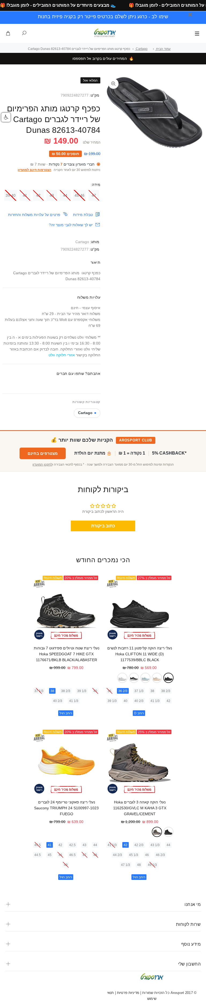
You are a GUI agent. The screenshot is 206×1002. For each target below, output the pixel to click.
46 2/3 (160, 855)
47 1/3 (125, 865)
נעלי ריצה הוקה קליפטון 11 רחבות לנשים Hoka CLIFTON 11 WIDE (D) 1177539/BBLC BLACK (139, 654)
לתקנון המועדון (42, 464)
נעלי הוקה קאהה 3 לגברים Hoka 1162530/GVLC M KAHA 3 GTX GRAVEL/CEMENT (139, 808)
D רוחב (139, 713)
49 (66, 865)
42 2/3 (139, 845)
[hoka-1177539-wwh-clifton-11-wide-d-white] (122, 678)
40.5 (37, 845)
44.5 (37, 855)
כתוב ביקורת (103, 526)
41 (25, 195)
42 (38, 195)
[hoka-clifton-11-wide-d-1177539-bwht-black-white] (134, 678)
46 (147, 855)
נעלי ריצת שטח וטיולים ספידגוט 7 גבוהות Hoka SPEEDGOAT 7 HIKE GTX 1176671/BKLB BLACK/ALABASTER (66, 654)
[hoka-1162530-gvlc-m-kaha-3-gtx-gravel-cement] (157, 832)
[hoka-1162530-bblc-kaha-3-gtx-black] (168, 832)
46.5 (72, 855)
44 (65, 195)
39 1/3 (112, 701)
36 (109, 691)
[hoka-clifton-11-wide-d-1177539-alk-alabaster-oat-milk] (157, 678)
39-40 (11, 195)
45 (50, 855)
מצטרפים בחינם (43, 453)
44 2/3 (117, 855)
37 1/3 (139, 691)
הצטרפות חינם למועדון (34, 169)
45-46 (79, 195)
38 (152, 691)
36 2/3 (122, 691)
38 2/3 (165, 691)
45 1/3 (133, 855)
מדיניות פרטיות (127, 993)
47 (94, 195)
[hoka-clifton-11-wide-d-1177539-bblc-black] (168, 678)
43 (52, 195)
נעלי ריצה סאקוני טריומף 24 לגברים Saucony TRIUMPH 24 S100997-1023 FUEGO (66, 808)
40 (125, 701)
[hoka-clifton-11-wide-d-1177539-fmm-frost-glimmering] (145, 678)
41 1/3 (155, 701)
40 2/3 (139, 701)
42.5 (72, 845)
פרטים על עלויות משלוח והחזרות (34, 215)
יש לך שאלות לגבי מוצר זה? (71, 225)
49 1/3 (152, 865)
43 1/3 (155, 845)
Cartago (82, 242)
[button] (5, 117)
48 (139, 865)
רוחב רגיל (66, 713)
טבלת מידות (83, 215)
